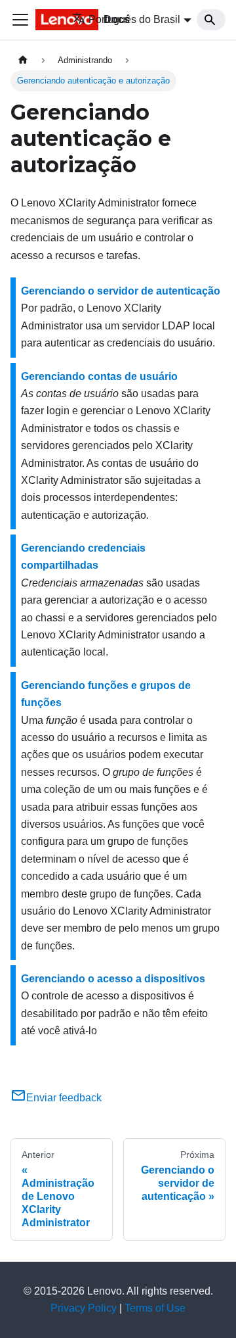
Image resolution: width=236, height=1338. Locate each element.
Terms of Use (155, 1308)
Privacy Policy (83, 1308)
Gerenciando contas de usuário (99, 376)
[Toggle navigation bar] (20, 20)
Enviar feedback (64, 1097)
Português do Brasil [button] (134, 19)
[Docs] (36, 19)
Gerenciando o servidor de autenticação (120, 291)
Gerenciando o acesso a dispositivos (113, 978)
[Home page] (22, 60)
